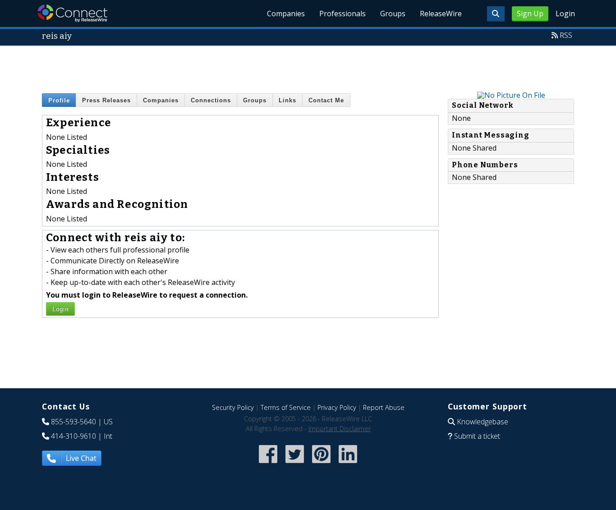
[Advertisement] (308, 66)
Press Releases (106, 100)
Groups (392, 13)
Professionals (342, 13)
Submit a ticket (477, 436)
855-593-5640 (73, 422)
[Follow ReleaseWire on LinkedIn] (348, 464)
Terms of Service (286, 407)
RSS (566, 35)
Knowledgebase (482, 422)
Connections (211, 100)
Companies (286, 13)
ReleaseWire (441, 13)
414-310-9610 (73, 436)
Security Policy (233, 407)
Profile (59, 100)
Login (565, 13)
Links (287, 100)
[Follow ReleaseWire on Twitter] (294, 464)
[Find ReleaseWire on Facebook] (268, 464)
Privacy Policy (336, 407)
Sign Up (530, 13)
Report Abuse (384, 407)
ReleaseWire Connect (72, 13)
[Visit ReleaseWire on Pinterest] (321, 464)
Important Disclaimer (339, 428)
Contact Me (326, 100)
